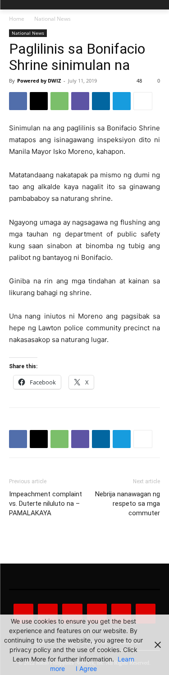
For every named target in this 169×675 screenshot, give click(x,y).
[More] (142, 101)
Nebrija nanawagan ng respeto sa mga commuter (127, 503)
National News (52, 19)
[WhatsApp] (59, 101)
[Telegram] (122, 101)
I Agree (86, 668)
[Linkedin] (101, 101)
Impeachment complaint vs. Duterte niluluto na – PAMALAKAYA (45, 503)
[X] (39, 101)
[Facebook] (18, 101)
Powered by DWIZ (39, 80)
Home (16, 19)
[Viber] (80, 101)
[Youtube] (145, 614)
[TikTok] (97, 614)
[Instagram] (48, 614)
